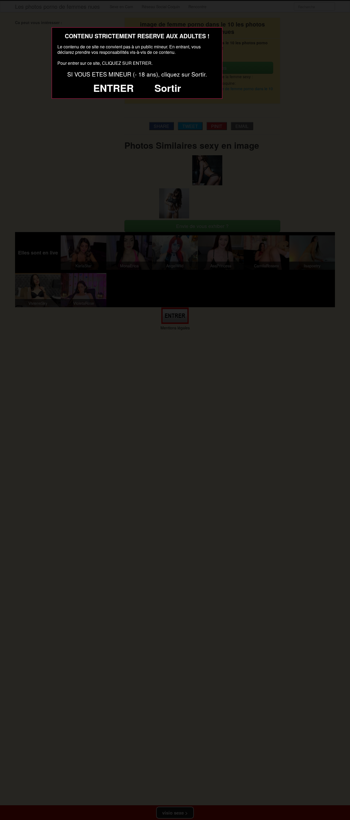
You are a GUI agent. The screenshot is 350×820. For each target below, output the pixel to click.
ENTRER (113, 88)
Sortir (167, 88)
